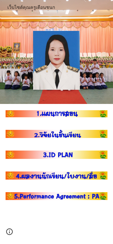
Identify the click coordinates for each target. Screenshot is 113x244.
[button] (9, 233)
